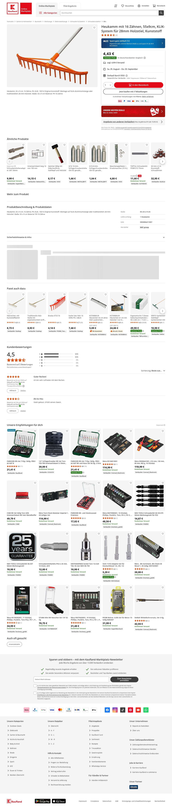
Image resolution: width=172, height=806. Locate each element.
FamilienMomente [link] (99, 761)
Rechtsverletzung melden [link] (61, 785)
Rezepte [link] (95, 744)
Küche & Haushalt (17, 739)
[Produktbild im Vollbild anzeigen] (52, 55)
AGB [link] (116, 801)
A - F (52, 730)
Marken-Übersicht (17, 775)
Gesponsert (10, 166)
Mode (12, 753)
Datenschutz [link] (107, 801)
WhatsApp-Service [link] (99, 766)
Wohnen (13, 748)
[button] (133, 58)
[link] (70, 6)
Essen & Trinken (16, 770)
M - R (53, 739)
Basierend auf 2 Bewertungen (20, 364)
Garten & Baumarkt (17, 735)
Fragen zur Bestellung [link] (59, 762)
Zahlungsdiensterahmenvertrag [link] (144, 744)
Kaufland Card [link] (97, 735)
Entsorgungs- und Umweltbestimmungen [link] (136, 801)
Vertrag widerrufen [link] (58, 771)
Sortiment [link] (95, 739)
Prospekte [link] (95, 730)
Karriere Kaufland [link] (139, 768)
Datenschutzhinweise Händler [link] (144, 749)
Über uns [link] (136, 730)
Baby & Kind (15, 744)
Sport (12, 761)
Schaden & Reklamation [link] (60, 776)
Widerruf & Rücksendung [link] (61, 767)
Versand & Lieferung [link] (59, 780)
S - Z (52, 744)
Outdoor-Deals (15, 726)
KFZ (11, 766)
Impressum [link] (83, 801)
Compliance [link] (95, 801)
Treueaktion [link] (96, 748)
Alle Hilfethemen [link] (57, 758)
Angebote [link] (95, 726)
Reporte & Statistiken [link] (140, 726)
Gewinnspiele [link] (97, 753)
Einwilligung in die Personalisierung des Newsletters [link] (53, 695)
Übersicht (54, 726)
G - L (52, 735)
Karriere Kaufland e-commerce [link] (144, 772)
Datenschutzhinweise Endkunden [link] (145, 753)
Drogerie (13, 757)
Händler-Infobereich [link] (100, 780)
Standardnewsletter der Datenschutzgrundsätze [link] (51, 687)
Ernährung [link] (96, 757)
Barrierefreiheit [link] (160, 801)
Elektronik (14, 730)
